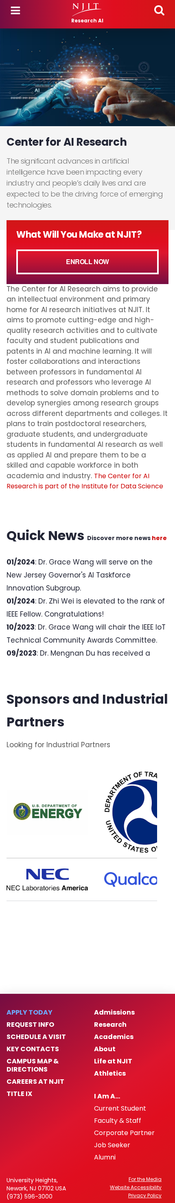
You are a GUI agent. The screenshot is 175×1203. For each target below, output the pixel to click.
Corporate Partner (124, 1133)
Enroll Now (87, 261)
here (159, 538)
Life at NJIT (113, 1061)
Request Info (30, 1025)
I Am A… (107, 1096)
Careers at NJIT (35, 1082)
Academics (113, 1037)
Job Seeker (112, 1145)
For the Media (145, 1179)
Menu (15, 10)
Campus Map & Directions (33, 1065)
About (105, 1049)
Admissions (114, 1012)
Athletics (110, 1074)
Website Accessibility (136, 1187)
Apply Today (29, 1012)
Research (110, 1025)
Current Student (120, 1109)
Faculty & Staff (117, 1121)
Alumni (105, 1157)
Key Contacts (33, 1049)
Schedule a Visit (36, 1037)
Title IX (19, 1094)
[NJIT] (87, 9)
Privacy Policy (145, 1195)
